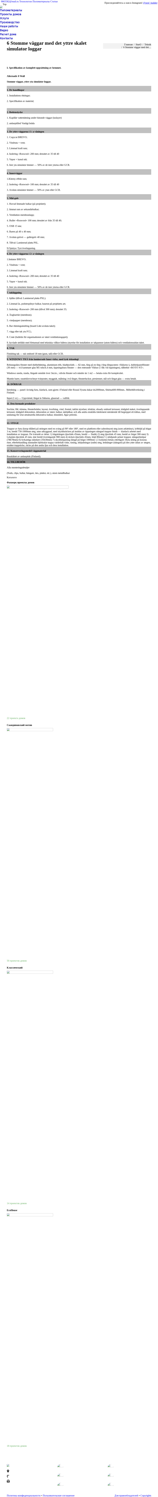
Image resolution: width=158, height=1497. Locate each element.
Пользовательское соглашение (59, 1495)
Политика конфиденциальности (24, 1495)
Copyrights (145, 1495)
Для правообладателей (126, 1495)
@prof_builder (150, 3)
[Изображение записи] (60, 1467)
